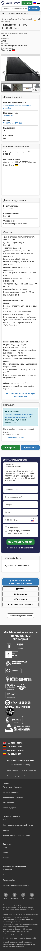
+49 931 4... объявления (18, 565)
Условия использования (11, 946)
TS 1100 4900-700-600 (12, 123)
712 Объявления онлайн (13, 437)
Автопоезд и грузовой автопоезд (20, 776)
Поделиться (21, 599)
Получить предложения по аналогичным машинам (19, 532)
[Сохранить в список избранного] (34, 19)
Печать (21, 588)
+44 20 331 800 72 (14, 743)
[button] (38, 3)
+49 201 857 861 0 (14, 746)
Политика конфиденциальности (20, 548)
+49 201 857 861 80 (15, 750)
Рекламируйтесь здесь (21, 615)
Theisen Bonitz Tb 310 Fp (20, 765)
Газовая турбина (11, 770)
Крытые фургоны (29, 770)
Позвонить (31, 447)
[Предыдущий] (4, 73)
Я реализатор (13, 527)
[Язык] (34, 3)
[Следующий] (37, 73)
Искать (34, 8)
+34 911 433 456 (14, 754)
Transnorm (8, 115)
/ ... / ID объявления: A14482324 (17, 13)
